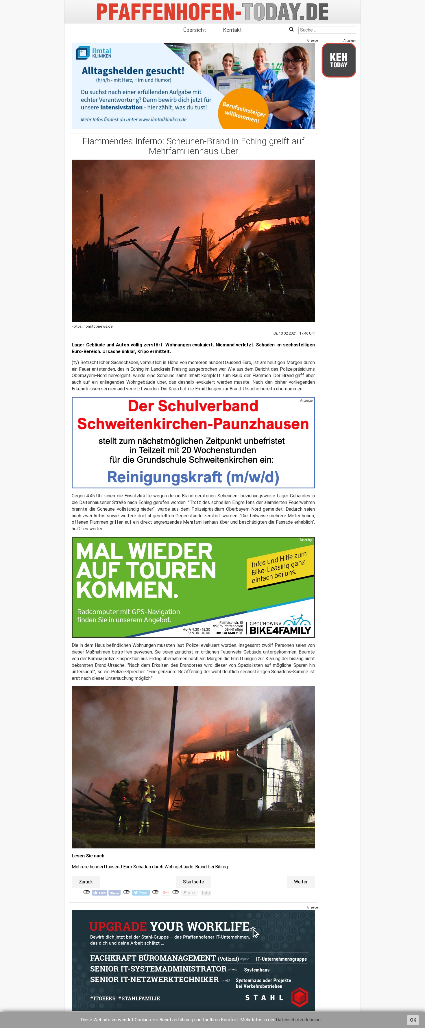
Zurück (86, 882)
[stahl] (193, 960)
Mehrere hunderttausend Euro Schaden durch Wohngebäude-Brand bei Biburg (150, 867)
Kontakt (232, 30)
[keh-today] (338, 60)
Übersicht (194, 30)
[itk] (193, 86)
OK (413, 1020)
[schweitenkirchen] (193, 442)
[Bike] (193, 587)
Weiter (301, 882)
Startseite (193, 882)
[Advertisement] (338, 168)
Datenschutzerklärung (298, 1020)
